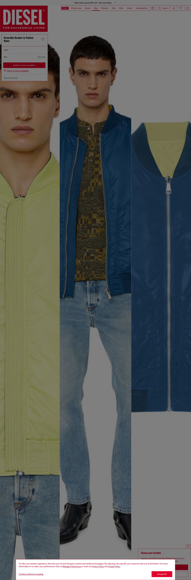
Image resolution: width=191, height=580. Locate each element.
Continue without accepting (31, 574)
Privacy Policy (98, 566)
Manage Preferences (72, 566)
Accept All (162, 574)
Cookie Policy (114, 566)
